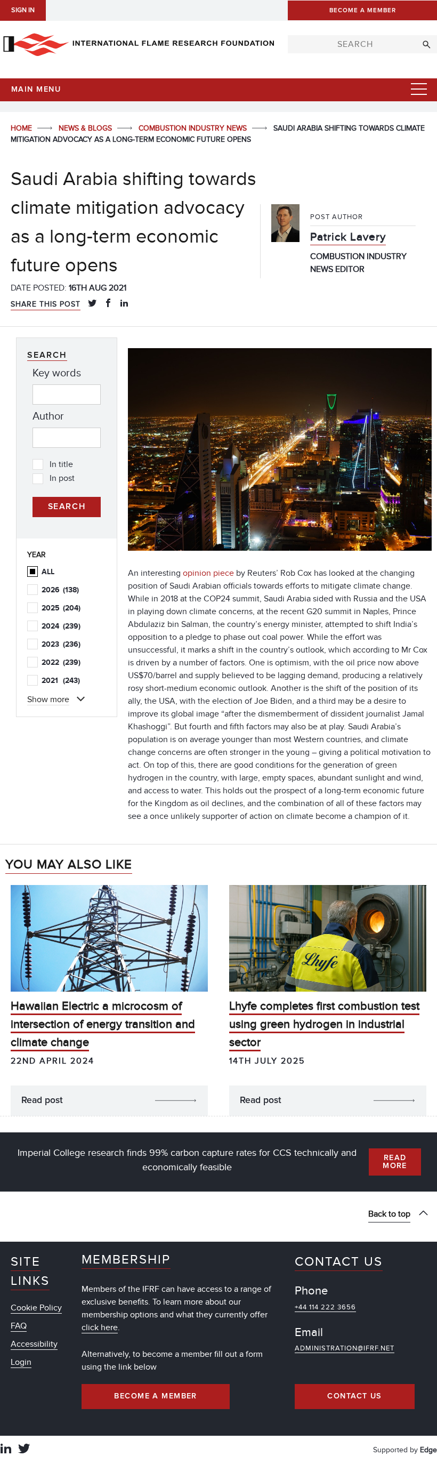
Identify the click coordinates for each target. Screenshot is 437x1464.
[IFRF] (138, 42)
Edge (428, 1449)
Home (22, 128)
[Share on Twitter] (92, 304)
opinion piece (208, 573)
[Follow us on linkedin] (6, 1450)
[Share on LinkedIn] (124, 304)
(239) (61, 626)
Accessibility (34, 1344)
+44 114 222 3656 (325, 1307)
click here (100, 1327)
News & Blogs (86, 128)
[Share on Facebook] (108, 304)
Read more (395, 1161)
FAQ (19, 1326)
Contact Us (354, 1396)
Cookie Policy (36, 1307)
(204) (61, 608)
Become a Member (155, 1396)
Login (21, 1362)
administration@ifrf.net (344, 1348)
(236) (61, 644)
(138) (60, 589)
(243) (61, 680)
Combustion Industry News (194, 128)
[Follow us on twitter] (24, 1450)
